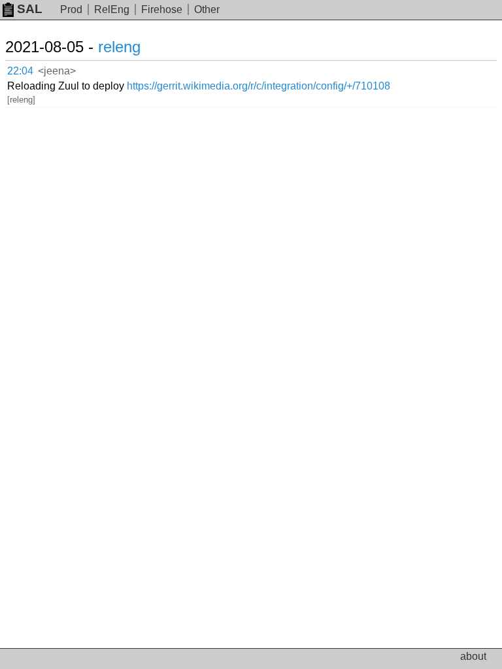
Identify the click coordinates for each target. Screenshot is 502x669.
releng (119, 47)
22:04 (20, 70)
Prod (71, 9)
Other (207, 9)
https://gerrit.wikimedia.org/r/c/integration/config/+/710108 (258, 85)
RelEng (111, 9)
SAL (29, 9)
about (473, 656)
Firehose (161, 9)
